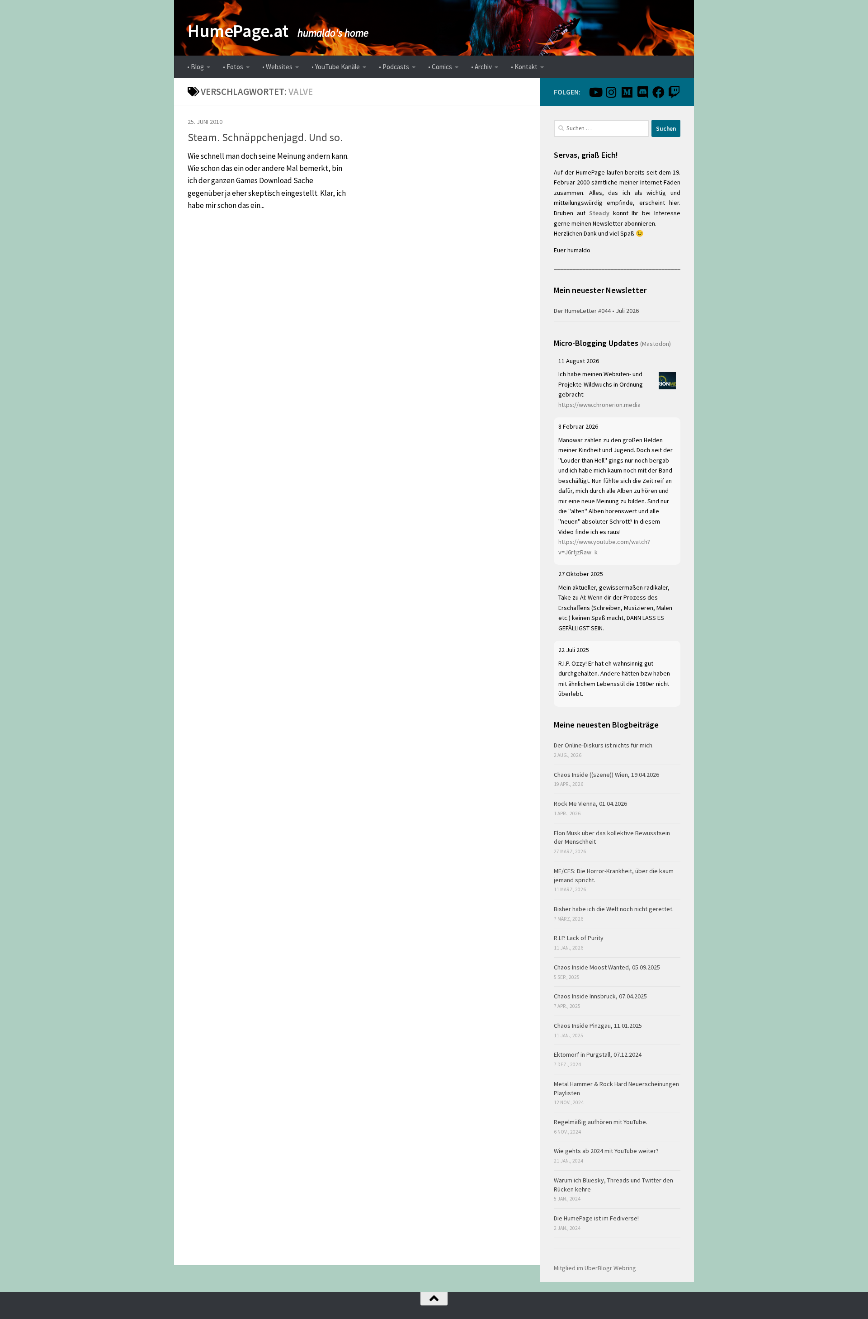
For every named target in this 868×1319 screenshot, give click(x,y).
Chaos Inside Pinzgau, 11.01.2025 (598, 1025)
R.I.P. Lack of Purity (579, 938)
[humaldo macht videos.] (595, 92)
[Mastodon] (627, 92)
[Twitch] (674, 92)
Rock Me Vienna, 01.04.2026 (590, 803)
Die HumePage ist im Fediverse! (596, 1218)
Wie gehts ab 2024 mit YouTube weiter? (606, 1151)
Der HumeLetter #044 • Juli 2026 (596, 311)
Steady (599, 213)
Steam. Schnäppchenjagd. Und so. (265, 137)
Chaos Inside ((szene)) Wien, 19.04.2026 (606, 775)
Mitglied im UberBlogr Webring (595, 1268)
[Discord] (643, 92)
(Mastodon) (655, 344)
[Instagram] (611, 92)
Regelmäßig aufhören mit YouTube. (600, 1122)
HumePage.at (238, 30)
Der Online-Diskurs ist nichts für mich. (604, 745)
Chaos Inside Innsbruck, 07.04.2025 (600, 996)
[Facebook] (658, 92)
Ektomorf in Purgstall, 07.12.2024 (598, 1054)
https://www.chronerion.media (599, 405)
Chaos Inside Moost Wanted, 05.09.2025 (607, 967)
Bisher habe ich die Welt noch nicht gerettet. (614, 909)
